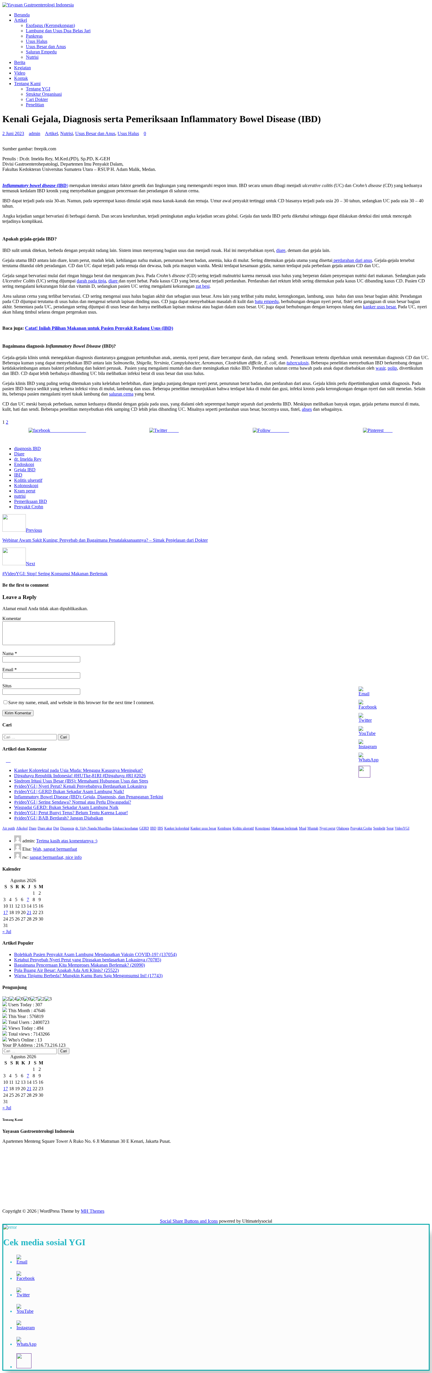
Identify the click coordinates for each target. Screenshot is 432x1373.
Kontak (21, 78)
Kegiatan (22, 67)
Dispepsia (67, 828)
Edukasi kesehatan (125, 828)
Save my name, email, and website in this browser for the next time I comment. (81, 702)
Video (19, 72)
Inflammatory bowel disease (29, 185)
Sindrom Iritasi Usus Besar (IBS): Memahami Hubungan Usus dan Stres (81, 780)
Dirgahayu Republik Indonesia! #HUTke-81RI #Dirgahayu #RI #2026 (80, 775)
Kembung (224, 828)
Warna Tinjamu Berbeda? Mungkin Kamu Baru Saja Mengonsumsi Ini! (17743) (88, 975)
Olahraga (342, 828)
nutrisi (20, 496)
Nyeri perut (327, 828)
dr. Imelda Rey (27, 459)
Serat (390, 828)
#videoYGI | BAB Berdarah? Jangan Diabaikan (58, 817)
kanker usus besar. (380, 306)
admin (34, 133)
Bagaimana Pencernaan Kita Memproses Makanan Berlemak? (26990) (79, 965)
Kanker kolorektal (176, 828)
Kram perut (24, 490)
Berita (19, 62)
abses (307, 409)
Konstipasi (262, 828)
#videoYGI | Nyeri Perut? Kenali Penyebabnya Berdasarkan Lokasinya (80, 786)
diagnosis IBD (27, 448)
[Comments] (9, 760)
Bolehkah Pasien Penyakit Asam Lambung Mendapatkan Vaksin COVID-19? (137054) (95, 954)
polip (392, 368)
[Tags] (4, 760)
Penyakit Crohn (28, 506)
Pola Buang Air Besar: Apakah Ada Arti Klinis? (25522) (66, 970)
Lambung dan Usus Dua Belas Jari (58, 30)
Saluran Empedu (41, 51)
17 (5, 912)
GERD (144, 828)
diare (280, 250)
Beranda (22, 14)
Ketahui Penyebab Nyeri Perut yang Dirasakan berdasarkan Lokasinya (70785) (87, 959)
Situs (6, 685)
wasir (380, 368)
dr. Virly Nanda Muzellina (93, 828)
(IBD (61, 185)
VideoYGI (402, 828)
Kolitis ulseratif (28, 480)
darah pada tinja (91, 280)
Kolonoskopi (26, 485)
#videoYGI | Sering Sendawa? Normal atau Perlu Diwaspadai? (72, 802)
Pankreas (34, 35)
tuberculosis (298, 362)
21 (29, 912)
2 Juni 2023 (13, 133)
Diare (19, 453)
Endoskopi (24, 464)
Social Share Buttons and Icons (189, 1221)
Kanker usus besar (203, 828)
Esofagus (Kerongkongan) (50, 25)
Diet (56, 828)
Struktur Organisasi (44, 94)
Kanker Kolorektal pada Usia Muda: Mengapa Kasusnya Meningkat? (78, 770)
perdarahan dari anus (352, 260)
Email (8, 669)
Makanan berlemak (284, 828)
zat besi (203, 286)
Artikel (20, 20)
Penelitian (35, 104)
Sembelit (379, 828)
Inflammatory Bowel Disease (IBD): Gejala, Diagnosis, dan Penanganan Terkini (88, 796)
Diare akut (45, 828)
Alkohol (22, 828)
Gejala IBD (25, 469)
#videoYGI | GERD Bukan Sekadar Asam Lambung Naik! (69, 791)
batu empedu (267, 301)
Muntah (312, 828)
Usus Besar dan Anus (46, 46)
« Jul (6, 931)
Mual (302, 828)
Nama (8, 653)
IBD (18, 474)
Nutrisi (32, 57)
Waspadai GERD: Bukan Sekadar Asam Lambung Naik (66, 807)
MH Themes (92, 1211)
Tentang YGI (38, 88)
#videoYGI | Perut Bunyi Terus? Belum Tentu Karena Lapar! (71, 812)
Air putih (8, 828)
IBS (160, 828)
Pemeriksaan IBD (30, 501)
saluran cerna (121, 393)
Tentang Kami (27, 83)
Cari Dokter (37, 99)
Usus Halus (36, 41)
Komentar (11, 618)
